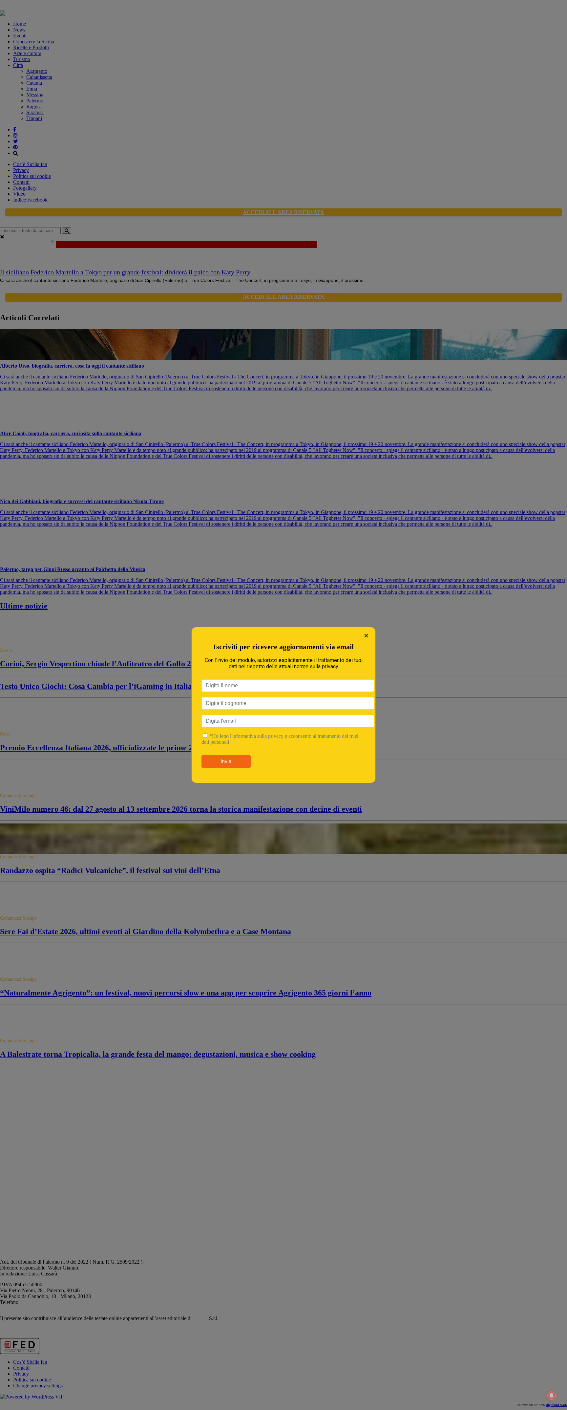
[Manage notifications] (551, 1395)
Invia (226, 761)
